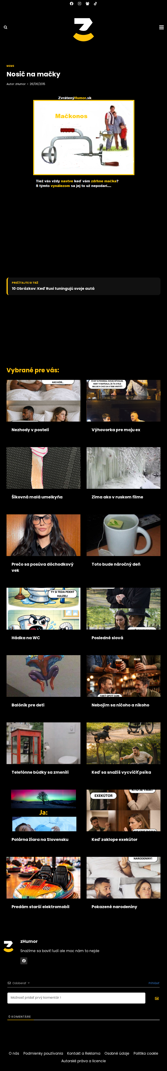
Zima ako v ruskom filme (117, 497)
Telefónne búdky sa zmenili (40, 772)
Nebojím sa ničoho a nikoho (120, 705)
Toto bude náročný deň (116, 564)
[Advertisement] (79, 330)
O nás (14, 1053)
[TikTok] (95, 3)
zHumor (20, 84)
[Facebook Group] (87, 3)
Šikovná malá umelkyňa (37, 497)
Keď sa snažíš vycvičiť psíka (121, 772)
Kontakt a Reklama (83, 1053)
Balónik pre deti (28, 705)
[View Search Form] (3, 27)
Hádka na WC (26, 638)
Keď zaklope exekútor (114, 839)
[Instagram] (79, 3)
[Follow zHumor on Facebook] (23, 960)
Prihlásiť (153, 983)
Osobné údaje (116, 1053)
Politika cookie (146, 1053)
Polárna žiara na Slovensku (40, 839)
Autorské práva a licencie (83, 1061)
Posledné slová (107, 638)
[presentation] (43, 401)
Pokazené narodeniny (114, 907)
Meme (10, 66)
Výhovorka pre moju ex (116, 430)
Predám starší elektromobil (40, 907)
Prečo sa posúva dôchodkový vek (43, 567)
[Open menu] (162, 27)
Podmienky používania (43, 1053)
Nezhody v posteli (30, 430)
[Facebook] (71, 3)
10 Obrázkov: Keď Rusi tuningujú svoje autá (53, 288)
